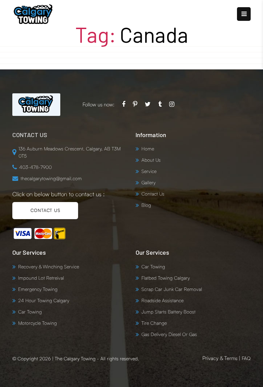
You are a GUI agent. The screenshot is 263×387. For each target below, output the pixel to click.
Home (147, 148)
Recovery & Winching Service (48, 266)
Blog (146, 205)
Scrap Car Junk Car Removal (171, 289)
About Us (151, 160)
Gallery (148, 182)
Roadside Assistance (162, 300)
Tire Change (154, 323)
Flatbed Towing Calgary (165, 278)
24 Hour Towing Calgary (43, 300)
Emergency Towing (38, 289)
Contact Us (152, 194)
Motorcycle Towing (37, 323)
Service (148, 171)
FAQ (246, 358)
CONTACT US (45, 210)
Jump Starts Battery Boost (168, 312)
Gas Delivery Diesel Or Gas (169, 334)
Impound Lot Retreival (41, 278)
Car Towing (30, 312)
